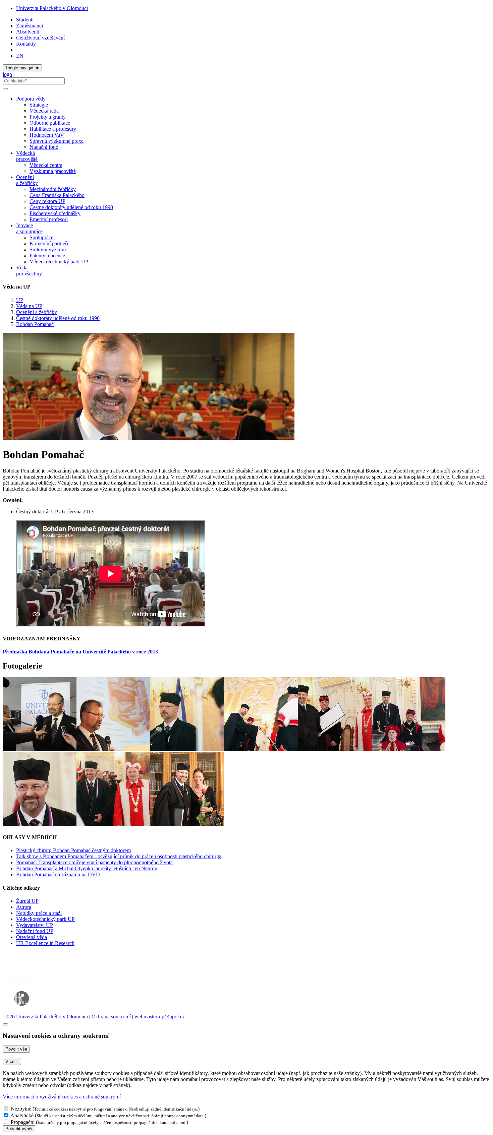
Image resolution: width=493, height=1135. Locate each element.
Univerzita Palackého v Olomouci (52, 8)
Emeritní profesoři (49, 219)
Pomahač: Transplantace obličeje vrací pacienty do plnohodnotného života (94, 862)
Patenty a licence (47, 255)
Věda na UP (29, 306)
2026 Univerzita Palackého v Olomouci (45, 1016)
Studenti (25, 19)
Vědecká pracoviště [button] (27, 156)
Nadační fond (44, 147)
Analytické (22, 1115)
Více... (11, 1061)
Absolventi (27, 32)
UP (19, 300)
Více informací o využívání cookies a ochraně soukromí (62, 1096)
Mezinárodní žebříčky (53, 189)
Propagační (23, 1122)
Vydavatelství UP (34, 925)
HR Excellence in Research (45, 943)
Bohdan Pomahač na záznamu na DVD (58, 874)
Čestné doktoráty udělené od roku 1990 (71, 207)
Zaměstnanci (29, 25)
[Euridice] (23, 1010)
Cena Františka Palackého (57, 195)
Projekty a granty (48, 117)
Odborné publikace (50, 123)
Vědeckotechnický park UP (59, 261)
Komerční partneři (49, 243)
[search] (5, 89)
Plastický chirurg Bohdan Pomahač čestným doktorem (73, 850)
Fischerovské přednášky (55, 213)
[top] (5, 1024)
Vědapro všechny (29, 270)
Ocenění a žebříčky (36, 312)
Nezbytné (21, 1109)
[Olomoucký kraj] (26, 966)
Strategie (39, 105)
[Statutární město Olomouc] (18, 984)
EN (19, 56)
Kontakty (26, 44)
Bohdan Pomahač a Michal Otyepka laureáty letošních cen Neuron (86, 868)
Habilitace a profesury (53, 129)
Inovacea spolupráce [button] (29, 228)
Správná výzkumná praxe (57, 141)
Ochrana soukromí (111, 1016)
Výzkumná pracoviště (53, 171)
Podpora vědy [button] (31, 99)
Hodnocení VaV (47, 135)
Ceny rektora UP (47, 201)
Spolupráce (41, 237)
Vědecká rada (44, 111)
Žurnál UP (27, 901)
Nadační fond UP (34, 931)
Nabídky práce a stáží (39, 913)
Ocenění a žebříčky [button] (27, 180)
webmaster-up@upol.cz (159, 1016)
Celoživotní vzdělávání (40, 38)
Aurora (23, 907)
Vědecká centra (46, 165)
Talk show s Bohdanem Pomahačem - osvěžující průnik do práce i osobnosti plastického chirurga (118, 856)
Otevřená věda (31, 937)
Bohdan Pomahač (35, 324)
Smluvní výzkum (48, 249)
